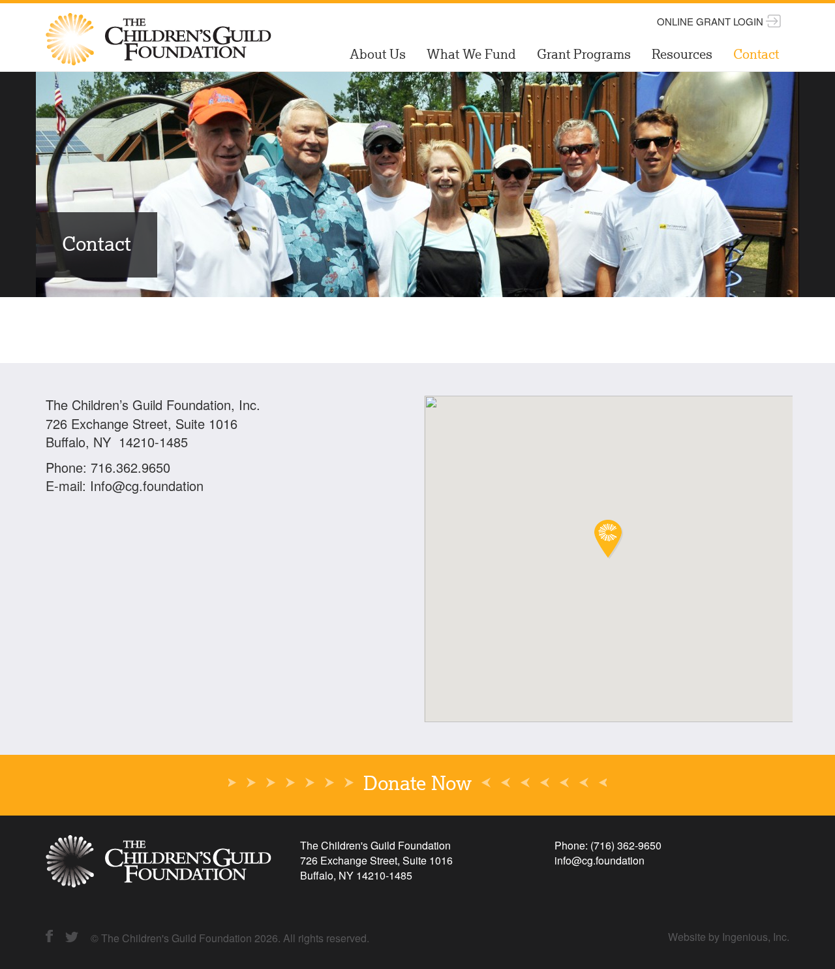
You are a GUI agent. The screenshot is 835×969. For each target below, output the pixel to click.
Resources (682, 55)
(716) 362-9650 (625, 845)
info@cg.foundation (599, 860)
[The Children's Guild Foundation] (160, 19)
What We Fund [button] (471, 55)
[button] (608, 539)
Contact (756, 55)
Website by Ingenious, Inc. (728, 936)
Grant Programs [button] (584, 55)
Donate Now (417, 785)
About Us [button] (378, 55)
